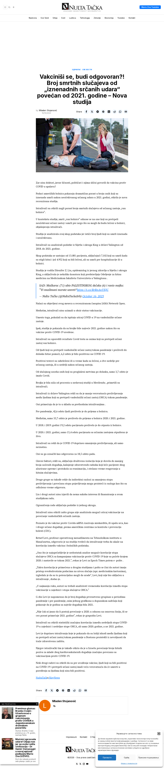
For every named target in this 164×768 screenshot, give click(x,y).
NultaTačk (41, 677)
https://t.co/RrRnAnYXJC (92, 290)
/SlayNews (54, 677)
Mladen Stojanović (48, 110)
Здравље (76, 70)
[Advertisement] (82, 41)
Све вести (87, 70)
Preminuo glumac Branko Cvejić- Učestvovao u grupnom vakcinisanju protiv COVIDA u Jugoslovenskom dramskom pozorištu (25, 718)
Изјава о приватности (129, 763)
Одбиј (126, 757)
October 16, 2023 (93, 296)
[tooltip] (86, 111)
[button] (159, 733)
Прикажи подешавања (148, 757)
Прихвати (107, 757)
